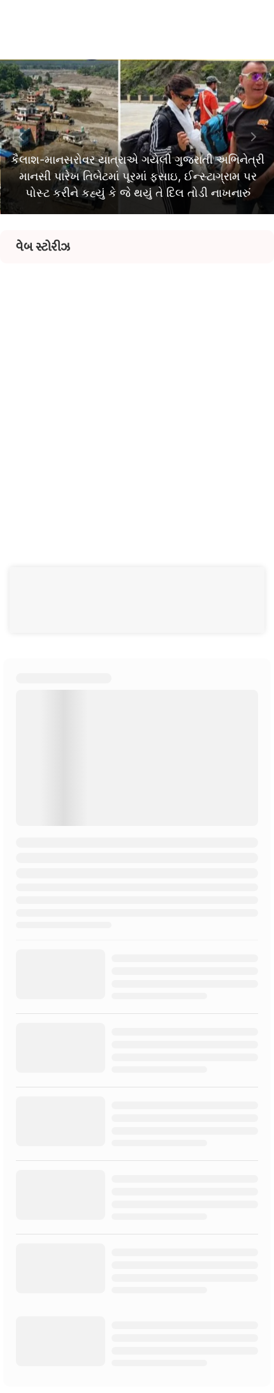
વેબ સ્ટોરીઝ (43, 247)
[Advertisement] (137, 400)
